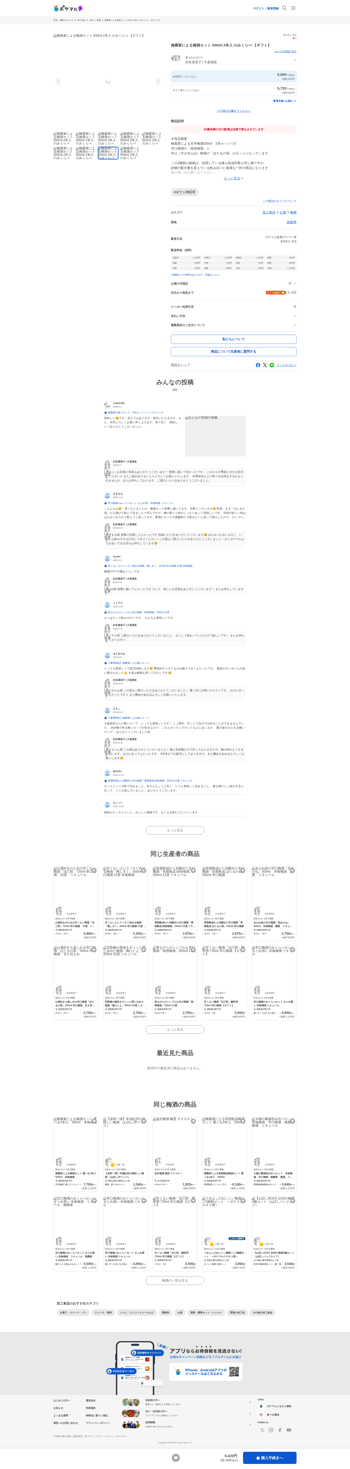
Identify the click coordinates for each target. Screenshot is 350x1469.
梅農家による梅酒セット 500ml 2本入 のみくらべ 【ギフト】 (132, 20)
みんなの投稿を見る (286, 51)
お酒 (91, 20)
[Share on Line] (271, 365)
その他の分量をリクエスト (234, 110)
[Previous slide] (58, 81)
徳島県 (292, 222)
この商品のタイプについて (279, 201)
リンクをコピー (287, 365)
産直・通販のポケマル (63, 20)
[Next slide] (157, 81)
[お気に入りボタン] (94, 870)
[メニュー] (293, 8)
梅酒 (99, 20)
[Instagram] (271, 1430)
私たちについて (233, 339)
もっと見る (175, 830)
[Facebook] (279, 1430)
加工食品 (81, 20)
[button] (234, 60)
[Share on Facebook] (258, 365)
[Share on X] (265, 365)
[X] (262, 1430)
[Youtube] (288, 1430)
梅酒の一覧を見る (175, 1280)
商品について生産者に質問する (233, 351)
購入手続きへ (272, 1458)
